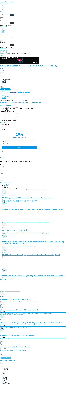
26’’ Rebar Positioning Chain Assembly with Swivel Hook (19, 310)
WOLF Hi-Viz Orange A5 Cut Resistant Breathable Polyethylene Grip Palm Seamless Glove (32, 209)
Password (1, 37)
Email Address (4, 141)
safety (23, 92)
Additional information (5, 96)
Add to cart (2, 87)
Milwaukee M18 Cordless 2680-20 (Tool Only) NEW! (17, 335)
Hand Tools (4, 48)
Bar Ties (3, 273)
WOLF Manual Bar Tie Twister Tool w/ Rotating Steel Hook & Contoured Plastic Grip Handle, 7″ (33, 276)
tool (25, 92)
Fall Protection (2, 319)
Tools (2, 48)
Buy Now (5, 89)
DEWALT (2, 103)
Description (4, 95)
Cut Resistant (4, 206)
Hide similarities (5, 368)
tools (27, 92)
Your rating (2, 164)
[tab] (34, 95)
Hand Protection (4, 239)
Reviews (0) (4, 97)
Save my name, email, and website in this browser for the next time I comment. (14, 177)
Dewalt (3, 70)
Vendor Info (4, 98)
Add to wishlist (3, 91)
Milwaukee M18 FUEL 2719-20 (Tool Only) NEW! (15, 347)
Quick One (6, 185)
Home (1, 48)
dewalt (19, 92)
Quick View (4, 193)
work (29, 92)
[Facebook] (0, 93)
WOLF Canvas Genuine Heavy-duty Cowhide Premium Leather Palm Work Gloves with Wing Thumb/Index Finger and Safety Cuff (33, 242)
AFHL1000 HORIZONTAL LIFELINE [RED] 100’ (16, 230)
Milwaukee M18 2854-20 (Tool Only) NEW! (14, 299)
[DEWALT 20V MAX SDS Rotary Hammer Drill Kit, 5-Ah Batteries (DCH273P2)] (2, 49)
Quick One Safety (7, 2)
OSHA (21, 92)
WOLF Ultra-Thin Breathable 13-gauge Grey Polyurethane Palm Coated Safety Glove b (31, 255)
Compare (2, 72)
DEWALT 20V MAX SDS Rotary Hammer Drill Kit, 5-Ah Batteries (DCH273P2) (13, 350)
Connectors (4, 227)
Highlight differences (6, 369)
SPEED (8, 113)
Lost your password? (3, 39)
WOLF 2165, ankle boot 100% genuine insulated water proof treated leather (27, 198)
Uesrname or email (3, 36)
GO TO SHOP (12, 14)
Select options (4, 191)
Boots (3, 195)
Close (1, 11)
